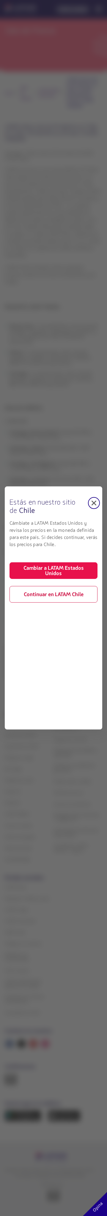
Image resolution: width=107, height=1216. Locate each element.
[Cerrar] (94, 503)
